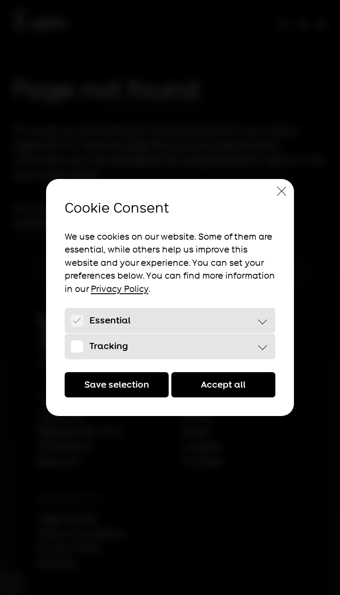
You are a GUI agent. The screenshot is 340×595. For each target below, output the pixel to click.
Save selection (117, 384)
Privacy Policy (119, 289)
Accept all (223, 384)
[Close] (281, 191)
